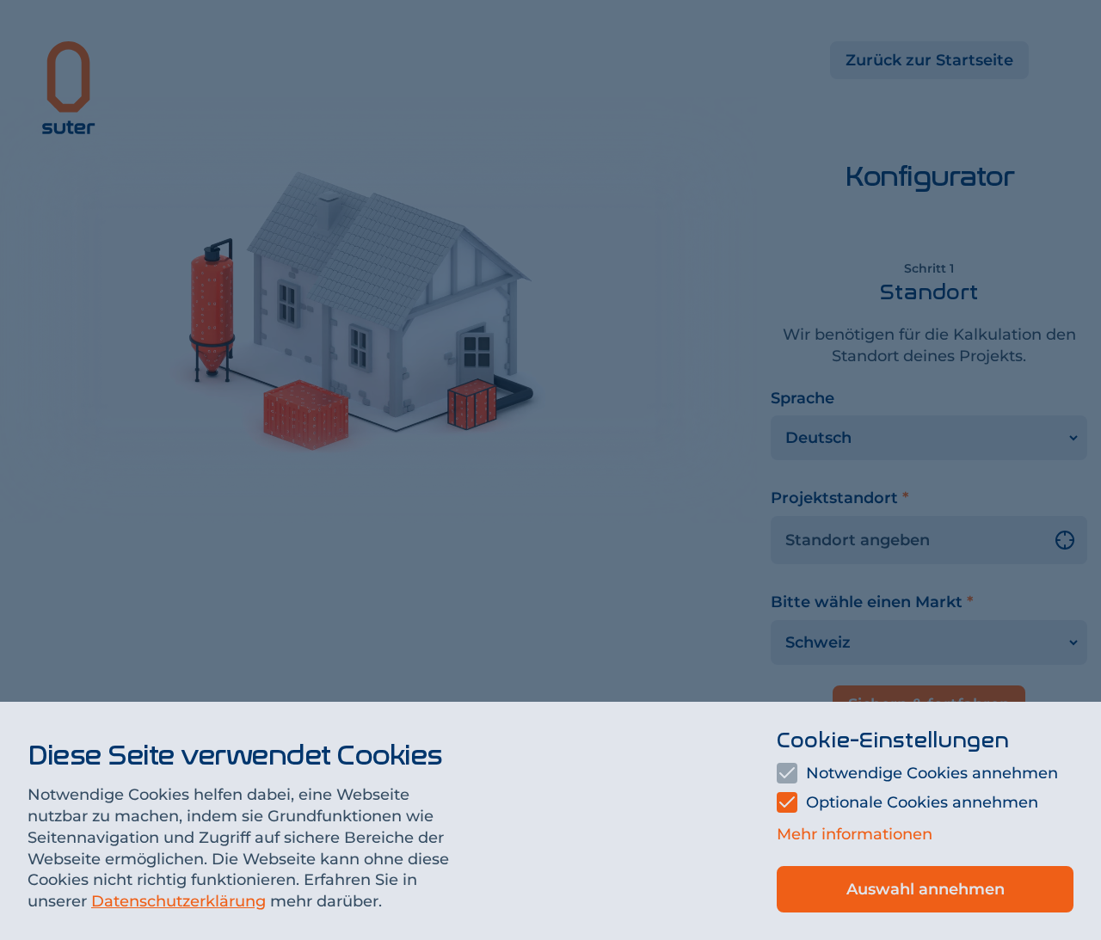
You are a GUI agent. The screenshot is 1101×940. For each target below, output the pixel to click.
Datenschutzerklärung (178, 901)
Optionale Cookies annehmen (922, 802)
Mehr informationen (854, 834)
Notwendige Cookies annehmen (932, 773)
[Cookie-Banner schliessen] (550, 470)
